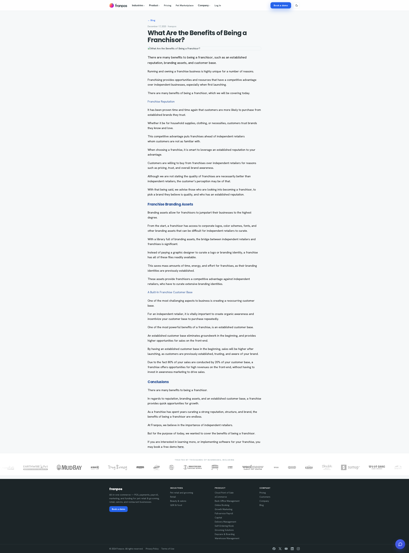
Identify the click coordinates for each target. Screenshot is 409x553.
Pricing (167, 5)
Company (204, 5)
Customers (264, 496)
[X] (280, 548)
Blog (261, 505)
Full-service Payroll (224, 513)
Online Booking (222, 505)
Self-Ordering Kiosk (224, 525)
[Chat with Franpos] (400, 544)
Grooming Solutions (224, 530)
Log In (218, 5)
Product (154, 5)
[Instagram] (298, 548)
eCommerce (221, 496)
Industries (138, 5)
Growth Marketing (223, 509)
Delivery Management (225, 521)
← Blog (151, 20)
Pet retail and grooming (181, 492)
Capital (218, 517)
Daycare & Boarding (225, 534)
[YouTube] (286, 548)
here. (181, 447)
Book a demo (281, 5)
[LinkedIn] (292, 548)
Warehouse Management (227, 538)
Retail (173, 496)
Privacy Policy (152, 548)
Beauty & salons (178, 501)
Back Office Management (227, 501)
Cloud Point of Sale (224, 492)
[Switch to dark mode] (297, 5)
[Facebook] (274, 548)
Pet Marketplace (184, 5)
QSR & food (176, 505)
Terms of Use (167, 548)
